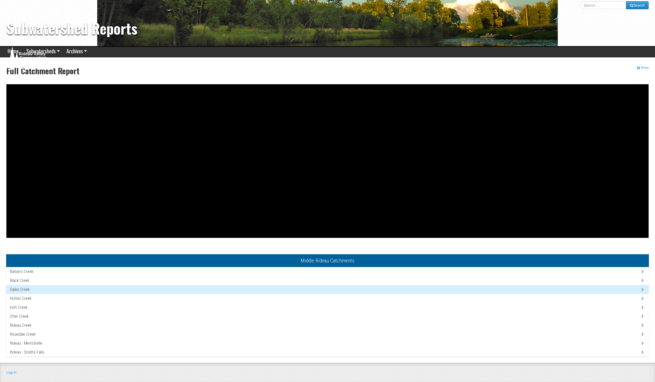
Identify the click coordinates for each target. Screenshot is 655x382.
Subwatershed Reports (71, 28)
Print (644, 68)
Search (639, 5)
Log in (11, 372)
